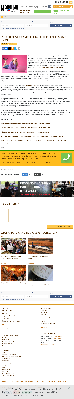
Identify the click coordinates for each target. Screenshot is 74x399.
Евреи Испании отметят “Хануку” (13, 283)
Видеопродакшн (6, 2)
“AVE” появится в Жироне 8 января (38, 257)
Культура (5, 365)
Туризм (4, 352)
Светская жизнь (7, 333)
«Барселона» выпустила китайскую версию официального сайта (25, 132)
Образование (6, 361)
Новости (4, 381)
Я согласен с (13, 28)
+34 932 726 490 (57, 336)
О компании (16, 2)
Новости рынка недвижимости (11, 356)
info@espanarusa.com (46, 162)
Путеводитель (50, 381)
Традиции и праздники (9, 354)
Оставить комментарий (59, 226)
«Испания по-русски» (11, 156)
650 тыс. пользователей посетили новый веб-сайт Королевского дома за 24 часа (32, 136)
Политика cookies (51, 389)
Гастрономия (6, 358)
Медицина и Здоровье (9, 363)
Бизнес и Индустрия (8, 329)
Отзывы (43, 321)
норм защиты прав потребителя (51, 67)
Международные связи (9, 373)
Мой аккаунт (44, 327)
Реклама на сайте (41, 2)
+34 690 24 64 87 (25, 10)
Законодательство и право (10, 335)
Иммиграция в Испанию (48, 323)
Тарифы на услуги (46, 317)
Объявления (29, 381)
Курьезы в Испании (8, 376)
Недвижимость (39, 381)
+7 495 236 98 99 (9, 162)
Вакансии (31, 2)
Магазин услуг (61, 381)
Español (71, 1)
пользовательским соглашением (16, 28)
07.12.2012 (4, 236)
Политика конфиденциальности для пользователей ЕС (28, 392)
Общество (8, 17)
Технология (5, 350)
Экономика (5, 348)
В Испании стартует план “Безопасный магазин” (11, 257)
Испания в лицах (7, 343)
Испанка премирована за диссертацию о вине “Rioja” (38, 284)
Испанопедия (19, 381)
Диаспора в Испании (8, 341)
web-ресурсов (31, 85)
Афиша (11, 381)
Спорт (3, 367)
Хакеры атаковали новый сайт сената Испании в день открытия (25, 128)
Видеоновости (6, 331)
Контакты (24, 2)
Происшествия (6, 369)
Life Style (4, 337)
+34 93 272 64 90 (25, 12)
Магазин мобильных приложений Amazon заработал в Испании (25, 123)
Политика (5, 346)
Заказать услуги (64, 11)
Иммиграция (5, 339)
